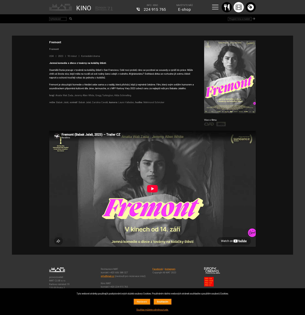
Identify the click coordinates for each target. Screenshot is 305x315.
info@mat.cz (107, 276)
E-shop (184, 9)
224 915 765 (155, 9)
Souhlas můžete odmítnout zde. (152, 310)
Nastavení (142, 301)
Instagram (170, 269)
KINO (83, 8)
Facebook (157, 269)
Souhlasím (162, 301)
